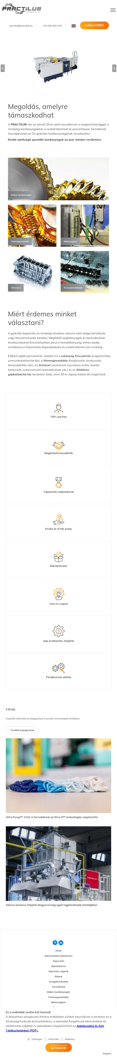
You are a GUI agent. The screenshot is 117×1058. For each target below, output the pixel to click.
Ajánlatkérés (94, 25)
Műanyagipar (58, 1002)
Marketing (70, 1039)
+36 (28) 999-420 (52, 26)
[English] (73, 25)
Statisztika (53, 1039)
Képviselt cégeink (58, 971)
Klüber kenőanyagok (58, 991)
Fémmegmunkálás (58, 997)
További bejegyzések (22, 730)
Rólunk (58, 976)
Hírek (58, 950)
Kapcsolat (58, 961)
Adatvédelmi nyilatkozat (58, 955)
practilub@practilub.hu (21, 26)
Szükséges (37, 1039)
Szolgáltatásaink (58, 981)
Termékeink (58, 986)
